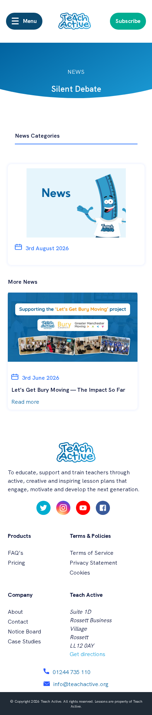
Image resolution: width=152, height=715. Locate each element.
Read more (25, 401)
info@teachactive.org (81, 684)
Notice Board (24, 631)
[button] (24, 21)
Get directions (87, 654)
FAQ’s (15, 553)
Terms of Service (91, 553)
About (15, 611)
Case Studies (24, 641)
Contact (18, 621)
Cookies (80, 572)
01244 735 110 (71, 672)
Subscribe (128, 21)
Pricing (16, 562)
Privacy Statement (93, 562)
